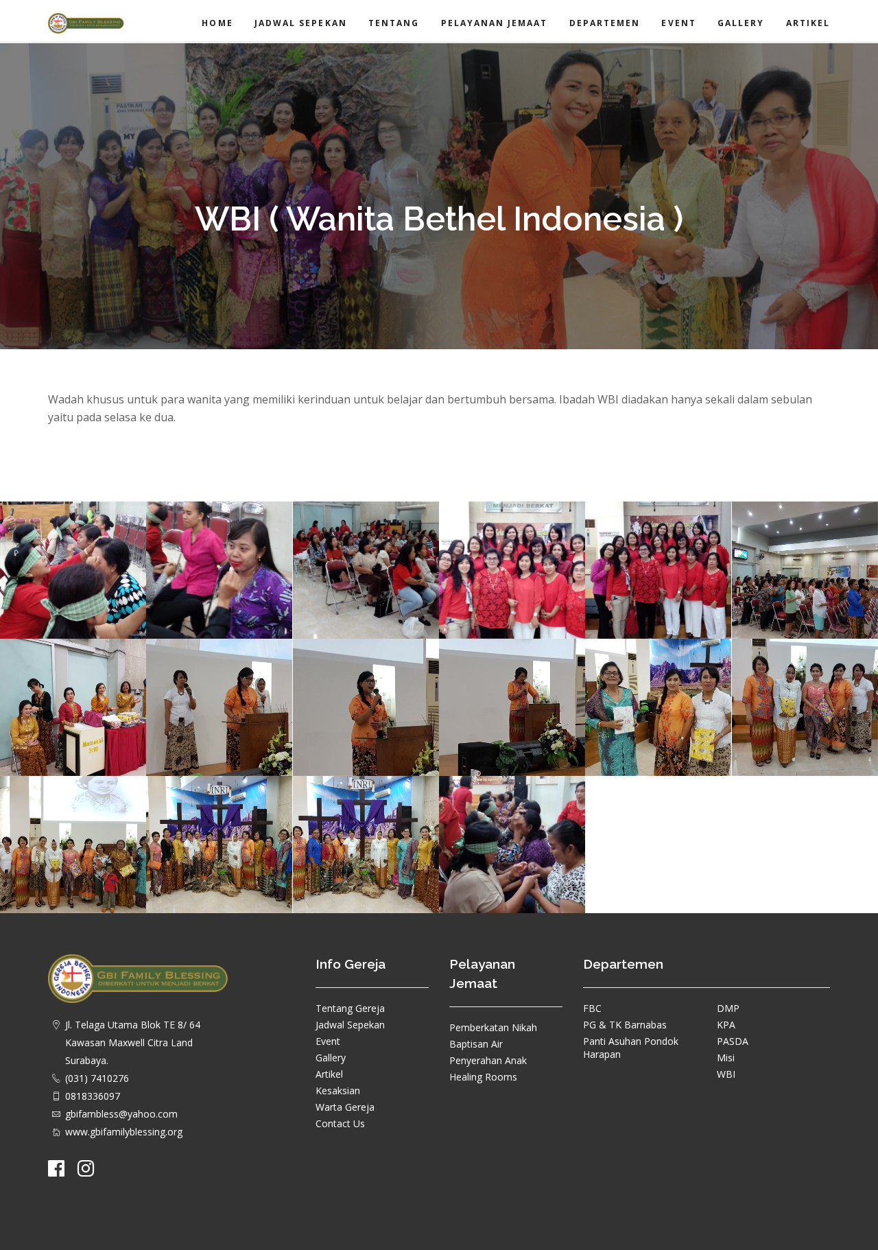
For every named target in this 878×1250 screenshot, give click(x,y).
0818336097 (92, 1095)
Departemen (605, 23)
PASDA (732, 1041)
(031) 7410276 (97, 1078)
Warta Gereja (345, 1106)
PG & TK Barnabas (625, 1024)
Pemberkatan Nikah (493, 1027)
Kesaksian (338, 1090)
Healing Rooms (483, 1076)
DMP (728, 1008)
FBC (592, 1008)
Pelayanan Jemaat (494, 23)
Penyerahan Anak (488, 1060)
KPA (726, 1024)
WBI (726, 1074)
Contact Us (340, 1123)
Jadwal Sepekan (300, 23)
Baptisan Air (476, 1043)
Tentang (393, 23)
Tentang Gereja (350, 1008)
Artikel (808, 23)
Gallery (740, 23)
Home (217, 23)
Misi (726, 1057)
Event (678, 23)
